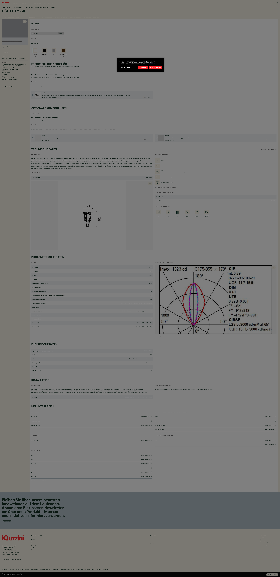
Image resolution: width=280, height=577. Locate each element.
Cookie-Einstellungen (125, 67)
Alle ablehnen (143, 67)
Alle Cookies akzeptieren (155, 67)
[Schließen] (162, 59)
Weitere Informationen (150, 63)
